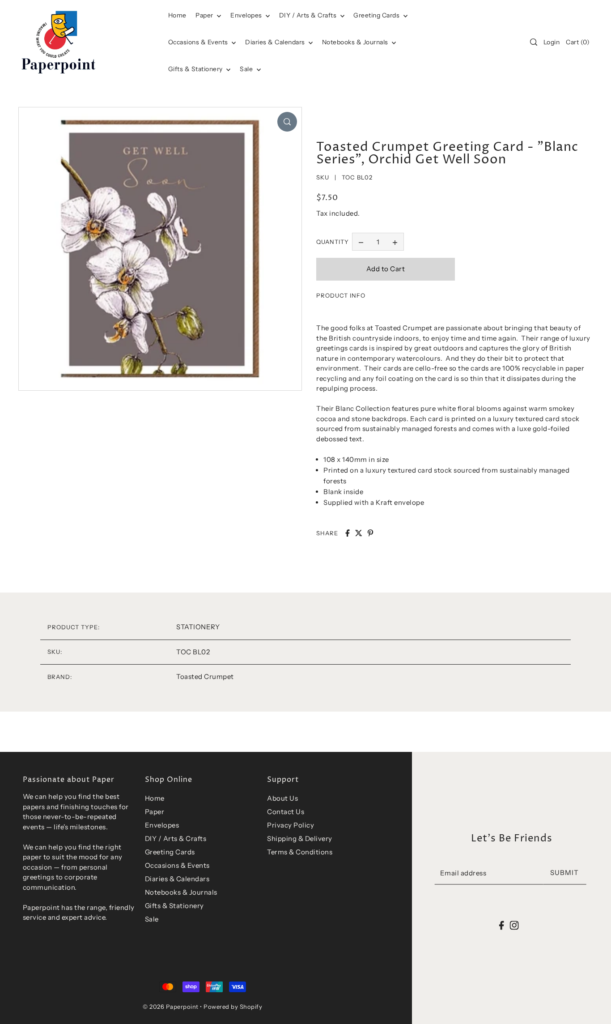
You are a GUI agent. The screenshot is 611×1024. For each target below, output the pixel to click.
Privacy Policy (290, 825)
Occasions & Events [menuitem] (199, 42)
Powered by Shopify (233, 1006)
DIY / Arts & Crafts (308, 15)
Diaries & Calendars (275, 42)
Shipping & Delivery (299, 838)
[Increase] (394, 241)
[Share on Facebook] (347, 533)
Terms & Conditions (299, 852)
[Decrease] (360, 241)
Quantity (332, 241)
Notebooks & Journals (356, 42)
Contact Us (285, 811)
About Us (282, 798)
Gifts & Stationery (196, 69)
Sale (247, 69)
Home (155, 798)
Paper (205, 15)
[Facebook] (501, 925)
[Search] (533, 42)
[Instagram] (513, 925)
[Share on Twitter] (358, 533)
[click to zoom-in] (287, 122)
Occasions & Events (177, 865)
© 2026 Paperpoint (171, 1006)
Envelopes (246, 15)
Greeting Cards (377, 15)
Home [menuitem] (177, 15)
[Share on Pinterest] (370, 533)
